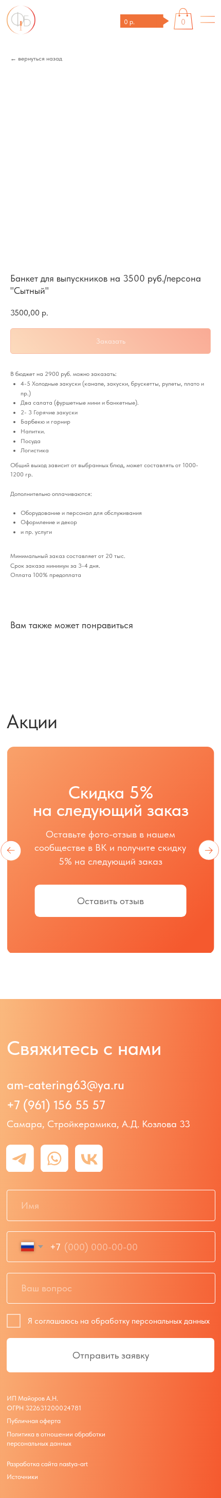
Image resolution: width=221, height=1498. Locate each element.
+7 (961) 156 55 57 (56, 1104)
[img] (207, 20)
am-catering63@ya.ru (65, 1084)
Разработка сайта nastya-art (47, 1464)
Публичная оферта (34, 1420)
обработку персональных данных (150, 1321)
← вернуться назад (36, 58)
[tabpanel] (110, 885)
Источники (22, 1476)
